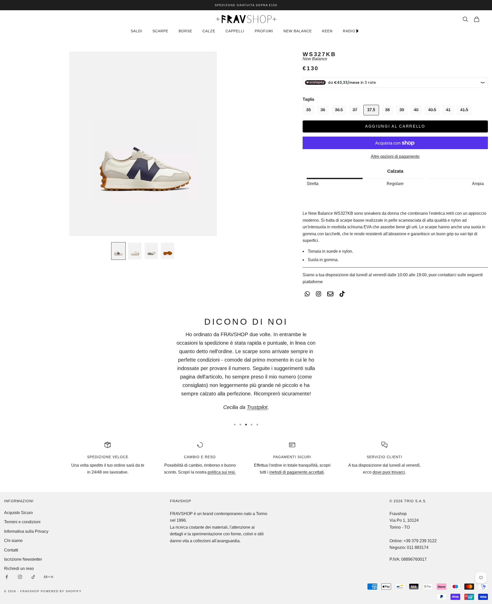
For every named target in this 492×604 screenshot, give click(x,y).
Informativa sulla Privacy (26, 531)
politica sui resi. (222, 472)
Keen (327, 31)
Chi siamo (13, 540)
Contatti (11, 550)
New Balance (315, 59)
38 (387, 110)
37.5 (371, 110)
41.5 (464, 110)
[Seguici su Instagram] (20, 576)
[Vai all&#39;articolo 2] (135, 251)
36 (323, 110)
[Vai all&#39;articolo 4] (167, 250)
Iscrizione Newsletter (23, 559)
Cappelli (234, 31)
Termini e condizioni (22, 522)
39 (401, 110)
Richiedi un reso (19, 568)
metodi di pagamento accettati (296, 472)
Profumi (264, 31)
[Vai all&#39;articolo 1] (118, 251)
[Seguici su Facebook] (6, 576)
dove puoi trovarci (389, 472)
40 (416, 110)
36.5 (339, 110)
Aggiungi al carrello (395, 126)
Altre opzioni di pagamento (395, 156)
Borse (185, 31)
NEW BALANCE (297, 31)
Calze (208, 31)
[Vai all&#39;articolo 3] (151, 250)
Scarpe (160, 31)
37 (355, 110)
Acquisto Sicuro (18, 512)
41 (448, 110)
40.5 (432, 110)
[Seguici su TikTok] (33, 576)
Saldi (136, 31)
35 (308, 110)
